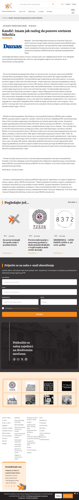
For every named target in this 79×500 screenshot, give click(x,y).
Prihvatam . (22, 308)
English (68, 4)
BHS (62, 4)
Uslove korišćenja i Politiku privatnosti (25, 308)
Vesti (5, 236)
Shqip (74, 4)
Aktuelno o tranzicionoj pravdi (15, 26)
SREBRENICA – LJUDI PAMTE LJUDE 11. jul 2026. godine (63, 242)
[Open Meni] (73, 11)
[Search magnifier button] (53, 4)
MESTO (42, 297)
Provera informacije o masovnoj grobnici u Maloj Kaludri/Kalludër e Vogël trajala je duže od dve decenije (39, 245)
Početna (4, 18)
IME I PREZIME (6, 277)
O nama (41, 11)
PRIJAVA (39, 314)
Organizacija (6, 297)
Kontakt (49, 11)
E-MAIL (4, 287)
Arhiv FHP (22, 11)
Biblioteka (31, 11)
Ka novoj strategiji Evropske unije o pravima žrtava (11, 242)
